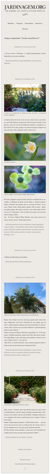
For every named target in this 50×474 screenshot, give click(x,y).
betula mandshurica (25, 61)
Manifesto (11, 23)
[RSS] (25, 469)
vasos (12, 234)
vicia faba (29, 437)
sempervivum (26, 355)
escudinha (19, 352)
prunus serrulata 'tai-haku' (23, 232)
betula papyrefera (37, 224)
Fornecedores (29, 23)
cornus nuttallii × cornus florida (14, 227)
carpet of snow (36, 350)
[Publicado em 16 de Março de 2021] (25, 75)
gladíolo (26, 352)
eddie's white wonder (31, 227)
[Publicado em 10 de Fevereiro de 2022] (25, 43)
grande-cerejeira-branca (23, 229)
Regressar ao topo (25, 459)
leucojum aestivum (38, 229)
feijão (23, 437)
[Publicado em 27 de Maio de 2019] (25, 274)
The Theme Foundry (29, 464)
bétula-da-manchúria (11, 61)
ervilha (13, 352)
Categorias (19, 23)
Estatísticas (38, 23)
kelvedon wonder (34, 352)
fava (19, 437)
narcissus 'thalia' (9, 232)
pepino (19, 355)
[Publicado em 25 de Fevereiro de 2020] (25, 247)
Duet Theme (18, 464)
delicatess (7, 352)
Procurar (25, 29)
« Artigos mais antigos (24, 449)
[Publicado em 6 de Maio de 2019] (25, 367)
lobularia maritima (10, 355)
